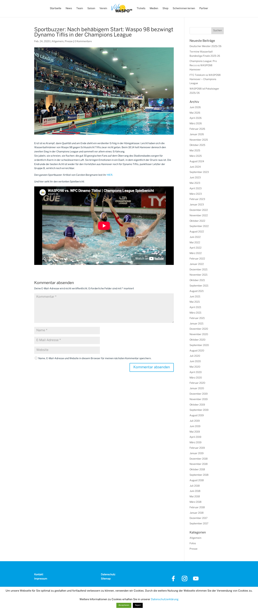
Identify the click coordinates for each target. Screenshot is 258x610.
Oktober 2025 (197, 145)
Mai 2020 (195, 367)
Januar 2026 (197, 134)
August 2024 (197, 161)
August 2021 (197, 291)
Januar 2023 (197, 205)
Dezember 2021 (198, 270)
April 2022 (195, 248)
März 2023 (196, 194)
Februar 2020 (197, 383)
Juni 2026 (195, 107)
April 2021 (195, 307)
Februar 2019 (197, 448)
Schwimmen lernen (184, 8)
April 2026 (196, 118)
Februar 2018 (197, 507)
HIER (109, 175)
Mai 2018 (195, 497)
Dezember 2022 (199, 210)
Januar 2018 (197, 513)
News (69, 8)
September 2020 (199, 345)
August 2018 (197, 480)
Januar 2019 (197, 453)
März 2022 (196, 253)
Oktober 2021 (197, 280)
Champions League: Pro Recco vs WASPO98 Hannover (203, 65)
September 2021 (199, 286)
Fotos (193, 543)
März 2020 (196, 378)
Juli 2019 (195, 421)
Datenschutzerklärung (164, 599)
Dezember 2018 (199, 459)
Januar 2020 (197, 388)
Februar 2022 (197, 259)
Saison (91, 8)
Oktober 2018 (197, 470)
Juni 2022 (195, 237)
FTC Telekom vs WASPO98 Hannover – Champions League (205, 79)
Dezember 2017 (198, 518)
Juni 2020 (195, 361)
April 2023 (195, 188)
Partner (203, 8)
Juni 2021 (195, 297)
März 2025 (196, 156)
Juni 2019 (195, 426)
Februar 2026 (197, 129)
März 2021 (195, 313)
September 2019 (199, 410)
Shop (165, 8)
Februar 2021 (197, 318)
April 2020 (196, 372)
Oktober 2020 (197, 340)
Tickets (141, 8)
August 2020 (197, 351)
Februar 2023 (197, 199)
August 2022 (197, 232)
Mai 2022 (195, 243)
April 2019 (195, 437)
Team (79, 8)
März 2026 (196, 124)
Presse (69, 41)
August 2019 (197, 415)
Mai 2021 (195, 302)
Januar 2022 (197, 264)
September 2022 (199, 226)
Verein (103, 8)
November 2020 (199, 334)
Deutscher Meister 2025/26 (205, 46)
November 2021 (198, 275)
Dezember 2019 (199, 394)
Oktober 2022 (197, 221)
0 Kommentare (83, 41)
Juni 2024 (195, 167)
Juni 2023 (195, 178)
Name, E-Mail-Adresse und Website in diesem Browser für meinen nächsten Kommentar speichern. (94, 358)
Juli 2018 (195, 486)
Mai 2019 (195, 432)
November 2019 (199, 399)
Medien (154, 8)
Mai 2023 (195, 183)
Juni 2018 (195, 491)
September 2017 (199, 524)
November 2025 (199, 140)
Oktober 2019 (197, 405)
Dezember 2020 (199, 329)
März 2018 (195, 502)
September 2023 (199, 172)
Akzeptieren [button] (123, 605)
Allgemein (58, 41)
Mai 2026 (195, 113)
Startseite (55, 8)
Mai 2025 (195, 151)
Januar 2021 (196, 324)
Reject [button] (138, 605)
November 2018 (199, 464)
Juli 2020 (195, 356)
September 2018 (199, 475)
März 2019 (195, 442)
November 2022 (199, 216)
